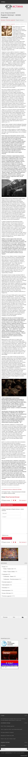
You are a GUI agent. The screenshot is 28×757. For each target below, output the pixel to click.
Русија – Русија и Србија (9, 571)
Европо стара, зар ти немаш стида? (8, 738)
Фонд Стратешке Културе (12, 497)
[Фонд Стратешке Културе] (9, 641)
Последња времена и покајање (7, 732)
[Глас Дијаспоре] (9, 660)
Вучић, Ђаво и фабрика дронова (7, 726)
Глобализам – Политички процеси (11, 579)
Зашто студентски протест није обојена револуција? (11, 729)
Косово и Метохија (6, 593)
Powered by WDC (24, 755)
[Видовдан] (9, 647)
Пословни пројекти (6, 582)
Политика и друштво (10, 20)
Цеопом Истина (8, 752)
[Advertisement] (9, 607)
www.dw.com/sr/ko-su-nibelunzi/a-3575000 (12, 489)
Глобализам (5, 574)
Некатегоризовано (6, 590)
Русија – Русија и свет (8, 568)
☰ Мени (3, 2)
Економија (4, 587)
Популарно (5, 617)
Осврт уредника (5, 584)
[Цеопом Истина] (14, 5)
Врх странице (22, 500)
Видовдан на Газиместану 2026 (7, 735)
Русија (3, 566)
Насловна (3, 20)
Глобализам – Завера (8, 576)
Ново (14, 617)
